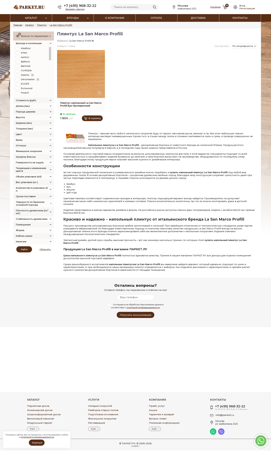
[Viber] (221, 433)
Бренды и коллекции (29, 43)
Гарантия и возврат (161, 414)
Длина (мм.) (23, 106)
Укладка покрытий (100, 405)
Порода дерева (25, 111)
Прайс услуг (157, 405)
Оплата (156, 17)
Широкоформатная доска (44, 414)
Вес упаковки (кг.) (27, 182)
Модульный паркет (39, 422)
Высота (20, 117)
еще (32, 428)
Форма (20, 230)
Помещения (23, 224)
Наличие (21, 241)
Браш (19, 140)
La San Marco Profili (80, 40)
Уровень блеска (26, 156)
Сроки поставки (26, 196)
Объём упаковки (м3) (29, 176)
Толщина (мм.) (24, 128)
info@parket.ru (225, 415)
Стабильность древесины (31, 219)
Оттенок (21, 145)
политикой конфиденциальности (143, 307)
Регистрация (247, 8)
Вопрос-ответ (158, 418)
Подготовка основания (103, 414)
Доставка (198, 17)
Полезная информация (164, 422)
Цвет (19, 134)
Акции (153, 410)
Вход (242, 5)
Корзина (215, 7)
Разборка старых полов (103, 410)
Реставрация (96, 422)
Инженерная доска (39, 410)
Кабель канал (24, 236)
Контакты (239, 17)
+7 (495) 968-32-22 (80, 6)
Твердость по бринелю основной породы (30, 203)
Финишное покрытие (29, 151)
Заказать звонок (75, 9)
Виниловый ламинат (40, 418)
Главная (17, 25)
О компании (114, 17)
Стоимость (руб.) (26, 100)
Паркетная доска (38, 405)
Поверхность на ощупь (30, 162)
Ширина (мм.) (24, 123)
